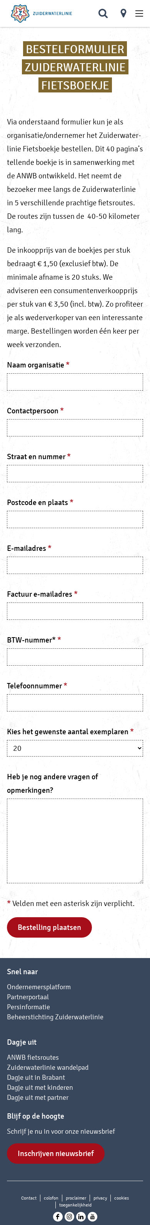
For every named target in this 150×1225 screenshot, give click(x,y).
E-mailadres (31, 549)
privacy (100, 1198)
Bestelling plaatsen (49, 927)
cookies (121, 1198)
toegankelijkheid (75, 1205)
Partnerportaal (28, 997)
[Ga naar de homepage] (41, 14)
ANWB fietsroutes (33, 1057)
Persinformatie (28, 1007)
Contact (29, 1198)
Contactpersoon (37, 412)
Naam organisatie (40, 366)
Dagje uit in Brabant (36, 1077)
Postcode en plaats (42, 503)
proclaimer (76, 1198)
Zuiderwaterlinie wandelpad (47, 1067)
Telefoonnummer (39, 687)
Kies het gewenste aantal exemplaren (72, 732)
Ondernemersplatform (39, 987)
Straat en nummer (41, 457)
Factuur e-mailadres (44, 595)
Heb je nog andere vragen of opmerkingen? (52, 783)
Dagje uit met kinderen (40, 1087)
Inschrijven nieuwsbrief (56, 1153)
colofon (51, 1198)
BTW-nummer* (36, 641)
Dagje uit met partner (37, 1097)
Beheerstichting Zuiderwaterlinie (55, 1017)
